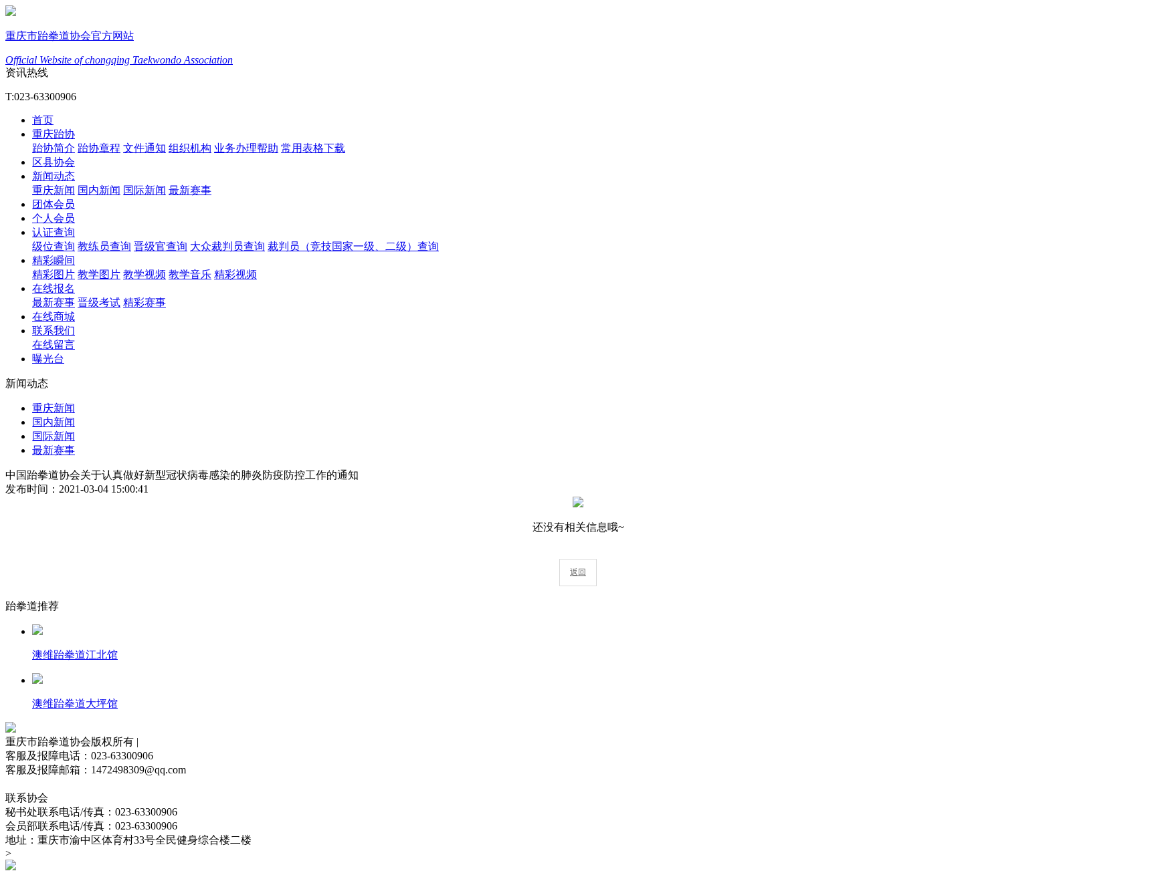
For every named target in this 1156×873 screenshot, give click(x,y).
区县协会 (53, 162)
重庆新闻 (53, 190)
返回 (578, 572)
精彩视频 (235, 274)
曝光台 (48, 358)
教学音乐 (190, 274)
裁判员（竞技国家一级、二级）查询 (353, 246)
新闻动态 (53, 176)
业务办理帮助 (246, 148)
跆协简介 (53, 148)
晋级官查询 (160, 246)
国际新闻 (144, 190)
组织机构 (190, 148)
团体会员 (53, 204)
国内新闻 (99, 190)
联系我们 (53, 330)
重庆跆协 (53, 134)
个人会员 (53, 218)
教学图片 (99, 274)
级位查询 (53, 246)
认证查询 (53, 232)
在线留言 (53, 344)
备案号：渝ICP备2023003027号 (78, 783)
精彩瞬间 (53, 260)
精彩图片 (53, 274)
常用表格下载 (313, 148)
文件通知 (144, 148)
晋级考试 (99, 302)
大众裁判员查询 (227, 246)
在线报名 (53, 288)
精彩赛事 (144, 302)
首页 (43, 120)
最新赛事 (190, 190)
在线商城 (53, 316)
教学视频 (144, 274)
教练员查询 (104, 246)
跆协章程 (99, 148)
